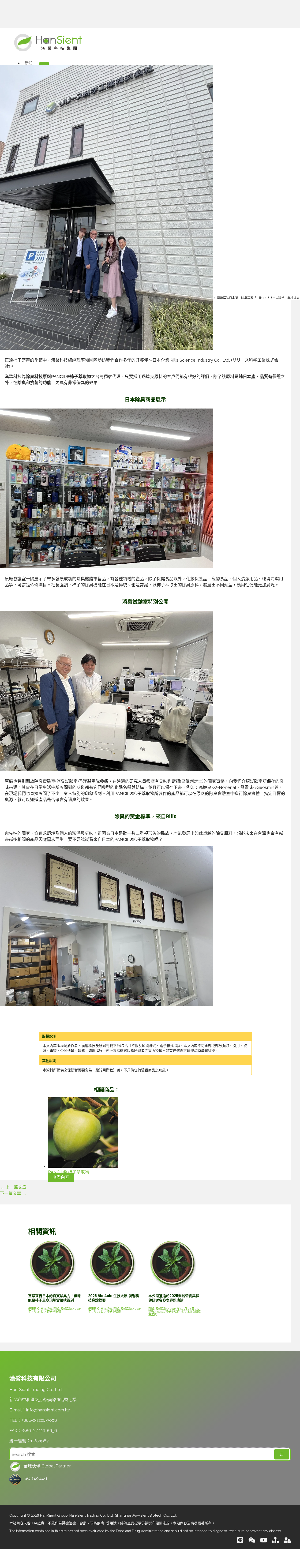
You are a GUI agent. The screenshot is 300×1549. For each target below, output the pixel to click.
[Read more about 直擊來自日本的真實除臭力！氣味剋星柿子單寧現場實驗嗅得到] (52, 1286)
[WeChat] (251, 1542)
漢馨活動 (66, 1308)
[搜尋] (281, 1454)
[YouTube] (263, 1542)
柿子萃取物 (54, 1311)
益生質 (152, 1314)
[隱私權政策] (287, 1542)
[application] (35, 63)
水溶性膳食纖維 (191, 1311)
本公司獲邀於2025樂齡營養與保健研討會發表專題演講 (173, 1298)
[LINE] (240, 1542)
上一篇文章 (13, 1187)
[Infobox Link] (150, 1467)
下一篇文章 (13, 1193)
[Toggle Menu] (44, 64)
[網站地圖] (275, 1542)
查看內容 (61, 1177)
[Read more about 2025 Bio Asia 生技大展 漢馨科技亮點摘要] (112, 1286)
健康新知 (33, 1308)
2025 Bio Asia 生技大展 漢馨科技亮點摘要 (113, 1298)
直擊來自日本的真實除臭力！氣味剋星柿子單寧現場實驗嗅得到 (54, 1298)
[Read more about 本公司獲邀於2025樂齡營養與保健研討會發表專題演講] (172, 1286)
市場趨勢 (46, 1308)
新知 (56, 1308)
